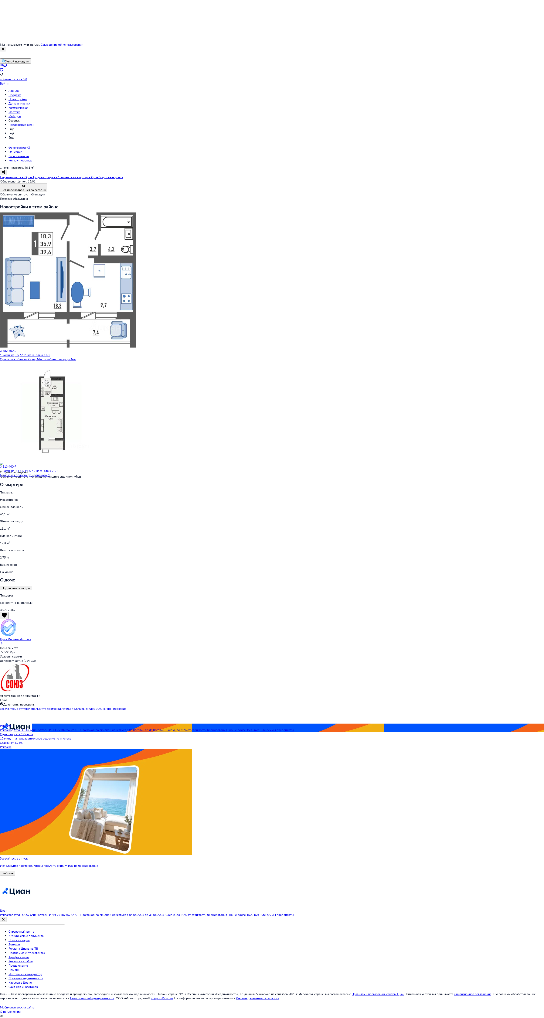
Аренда (13, 91)
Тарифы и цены (18, 957)
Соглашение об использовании (62, 44)
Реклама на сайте (20, 961)
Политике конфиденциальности (92, 998)
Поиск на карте (19, 940)
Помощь (14, 970)
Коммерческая (18, 108)
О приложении (10, 1012)
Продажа (14, 95)
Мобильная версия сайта (17, 1007)
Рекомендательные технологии (257, 998)
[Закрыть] (3, 49)
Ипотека (14, 112)
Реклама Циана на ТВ (23, 948)
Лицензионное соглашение (472, 994)
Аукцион (14, 944)
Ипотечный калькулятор (25, 974)
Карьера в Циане (20, 982)
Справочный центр (21, 931)
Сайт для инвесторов (23, 987)
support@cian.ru (162, 998)
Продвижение (18, 965)
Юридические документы (26, 936)
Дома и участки (19, 103)
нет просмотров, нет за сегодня (24, 190)
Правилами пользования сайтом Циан (378, 994)
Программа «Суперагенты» (26, 953)
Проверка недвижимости (25, 978)
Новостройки (17, 99)
